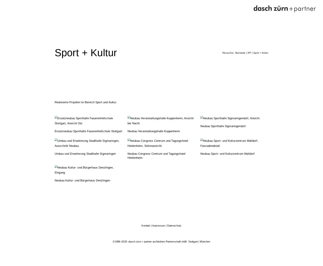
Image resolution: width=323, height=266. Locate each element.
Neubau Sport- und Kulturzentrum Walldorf (227, 153)
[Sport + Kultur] (88, 121)
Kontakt (145, 225)
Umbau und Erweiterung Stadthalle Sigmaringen (85, 153)
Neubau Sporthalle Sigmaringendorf (223, 126)
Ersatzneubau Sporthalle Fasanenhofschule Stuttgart (88, 131)
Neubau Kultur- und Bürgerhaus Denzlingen (82, 180)
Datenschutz (174, 225)
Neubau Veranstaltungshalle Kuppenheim (154, 131)
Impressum (158, 225)
